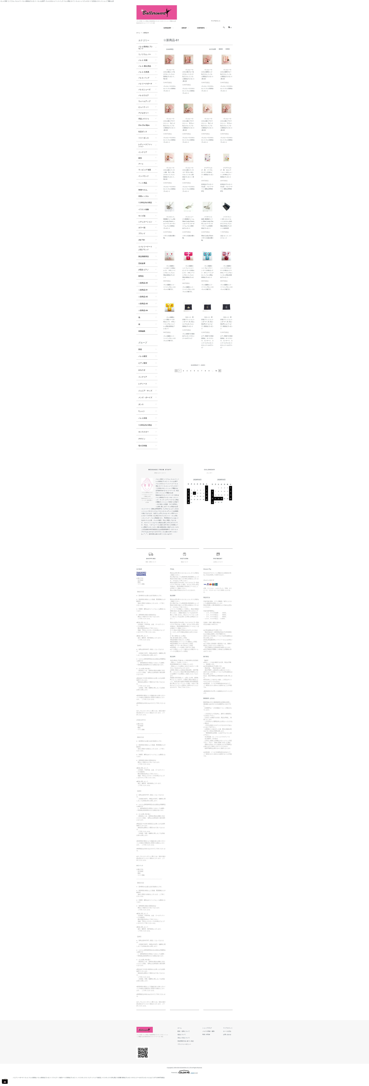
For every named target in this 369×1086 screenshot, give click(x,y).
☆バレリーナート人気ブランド (145, 248)
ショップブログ (207, 1028)
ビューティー (143, 107)
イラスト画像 (143, 209)
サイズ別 (141, 215)
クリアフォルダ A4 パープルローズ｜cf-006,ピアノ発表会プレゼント (207, 172)
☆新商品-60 (143, 283)
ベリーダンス (143, 138)
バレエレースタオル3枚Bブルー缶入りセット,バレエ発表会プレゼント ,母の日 (226, 74)
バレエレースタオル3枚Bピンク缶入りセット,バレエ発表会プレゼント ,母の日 (207, 74)
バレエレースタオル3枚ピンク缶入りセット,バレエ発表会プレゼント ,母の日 (169, 74)
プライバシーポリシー (184, 1044)
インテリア (142, 152)
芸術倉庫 (141, 263)
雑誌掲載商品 (143, 256)
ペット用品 (142, 182)
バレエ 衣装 (143, 60)
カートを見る (227, 1031)
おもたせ (141, 370)
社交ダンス (142, 131)
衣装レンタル (143, 196)
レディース (142, 383)
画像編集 (141, 331)
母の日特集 (142, 445)
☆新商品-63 (143, 303)
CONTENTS (200, 28)
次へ (219, 370)
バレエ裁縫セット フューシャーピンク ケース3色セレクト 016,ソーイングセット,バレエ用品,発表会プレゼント (188, 272)
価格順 (221, 49)
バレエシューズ (144, 89)
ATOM (208, 1034)
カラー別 (141, 227)
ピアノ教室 (142, 363)
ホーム (138, 32)
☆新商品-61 (146, 32)
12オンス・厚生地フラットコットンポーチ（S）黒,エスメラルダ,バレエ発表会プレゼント (188, 321)
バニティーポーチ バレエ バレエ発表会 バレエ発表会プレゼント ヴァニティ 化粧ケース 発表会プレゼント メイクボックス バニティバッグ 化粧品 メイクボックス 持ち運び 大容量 (67, 1077)
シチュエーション (145, 221)
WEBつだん (143, 189)
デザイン (141, 438)
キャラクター (143, 431)
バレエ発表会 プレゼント (145, 47)
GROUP (184, 28)
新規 (140, 349)
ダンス (141, 404)
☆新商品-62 (143, 296)
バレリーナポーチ (145, 83)
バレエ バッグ (143, 77)
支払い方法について (184, 1038)
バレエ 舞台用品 (144, 66)
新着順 (228, 49)
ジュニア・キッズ (145, 390)
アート (141, 163)
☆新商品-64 (143, 310)
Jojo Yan (141, 239)
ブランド (141, 233)
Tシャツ (141, 411)
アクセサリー (143, 113)
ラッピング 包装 (144, 169)
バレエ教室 (142, 356)
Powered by (174, 1072)
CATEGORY (167, 28)
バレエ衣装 (142, 418)
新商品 (141, 276)
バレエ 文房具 (143, 72)
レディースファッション (145, 145)
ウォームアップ (144, 101)
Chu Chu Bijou (144, 125)
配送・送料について (184, 1031)
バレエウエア (143, 95)
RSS (203, 1034)
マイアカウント (215, 21)
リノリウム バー (144, 54)
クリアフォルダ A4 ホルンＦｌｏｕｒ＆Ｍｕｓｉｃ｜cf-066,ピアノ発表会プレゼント (226, 172)
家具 (140, 158)
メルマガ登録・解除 (208, 1031)
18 (216, 371)
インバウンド (143, 176)
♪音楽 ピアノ (143, 269)
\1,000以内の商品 (145, 202)
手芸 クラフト (143, 118)
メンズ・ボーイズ (145, 397)
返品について (182, 1034)
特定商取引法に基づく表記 (186, 1041)
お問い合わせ (227, 1034)
